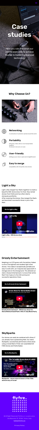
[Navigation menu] (36, 3)
